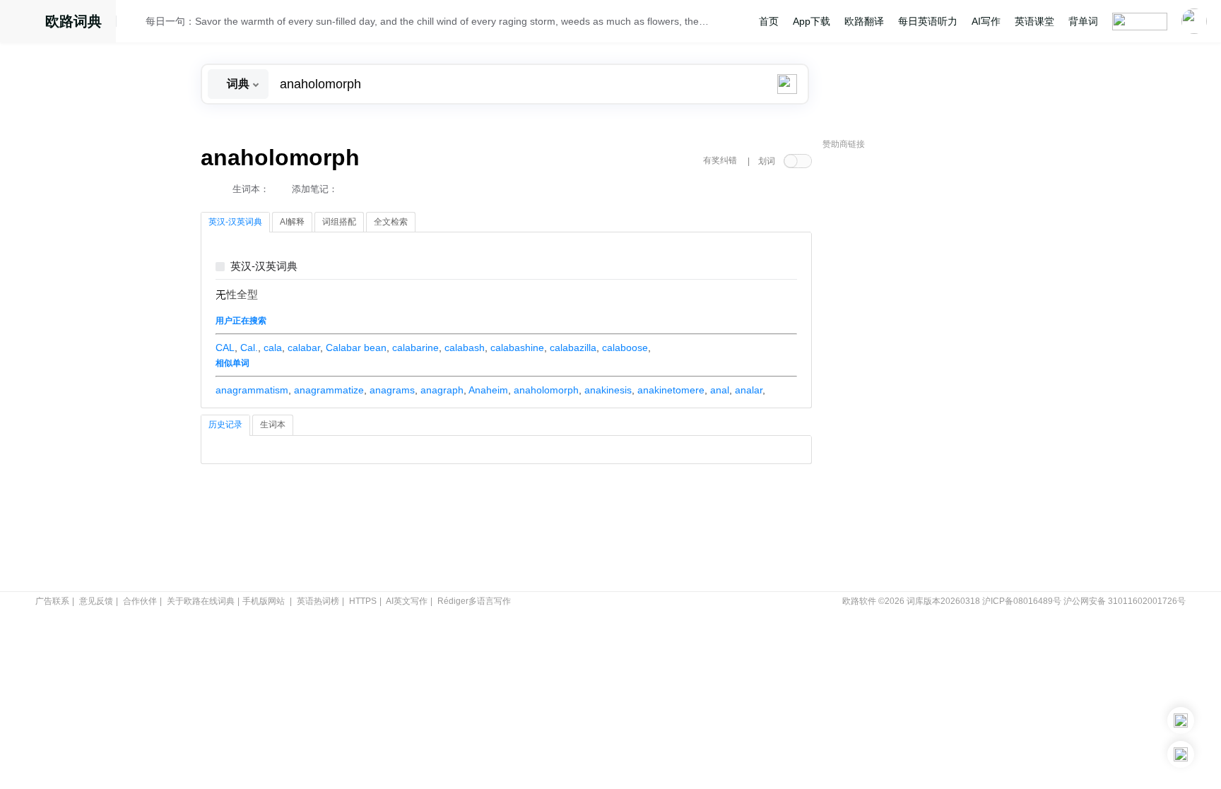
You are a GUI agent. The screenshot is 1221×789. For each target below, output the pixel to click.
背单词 (1083, 21)
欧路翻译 (864, 21)
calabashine (517, 347)
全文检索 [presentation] (391, 222)
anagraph (442, 390)
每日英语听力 (927, 21)
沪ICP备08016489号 (1021, 601)
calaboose (625, 347)
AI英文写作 (406, 601)
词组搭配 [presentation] (339, 222)
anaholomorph (546, 390)
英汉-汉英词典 (263, 266)
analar (748, 390)
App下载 (811, 21)
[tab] (235, 222)
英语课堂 (1034, 21)
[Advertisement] (928, 371)
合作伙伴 (140, 601)
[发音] (135, 23)
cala (273, 347)
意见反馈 (96, 601)
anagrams (392, 390)
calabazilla (573, 347)
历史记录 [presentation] (225, 424)
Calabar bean (356, 347)
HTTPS (363, 601)
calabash (464, 347)
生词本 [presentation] (272, 424)
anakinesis (608, 390)
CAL (225, 347)
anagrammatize (329, 390)
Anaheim (488, 390)
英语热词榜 (318, 601)
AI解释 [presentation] (292, 222)
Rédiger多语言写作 (474, 601)
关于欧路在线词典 (201, 601)
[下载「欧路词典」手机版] (1180, 720)
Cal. (249, 347)
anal (719, 390)
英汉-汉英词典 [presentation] (235, 222)
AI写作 (986, 21)
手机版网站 (263, 601)
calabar (304, 347)
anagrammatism (252, 390)
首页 (769, 21)
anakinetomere (670, 390)
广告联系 (52, 601)
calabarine (415, 347)
